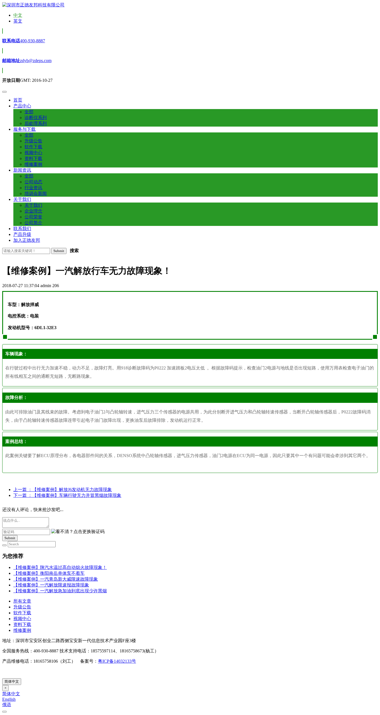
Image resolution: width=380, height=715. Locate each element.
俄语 (6, 704)
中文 (17, 15)
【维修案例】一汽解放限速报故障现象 (51, 585)
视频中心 (22, 618)
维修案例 (22, 630)
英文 (17, 21)
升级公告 (22, 607)
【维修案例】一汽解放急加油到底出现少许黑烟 (60, 590)
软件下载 (22, 612)
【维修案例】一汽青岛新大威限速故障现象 (55, 579)
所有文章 (22, 601)
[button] (22, 105)
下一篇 (67, 495)
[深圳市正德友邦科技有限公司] (33, 5)
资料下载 (22, 624)
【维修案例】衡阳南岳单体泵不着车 (49, 573)
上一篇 (62, 489)
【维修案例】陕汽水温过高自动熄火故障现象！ (60, 567)
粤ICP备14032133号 (117, 661)
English (9, 699)
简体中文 (11, 681)
